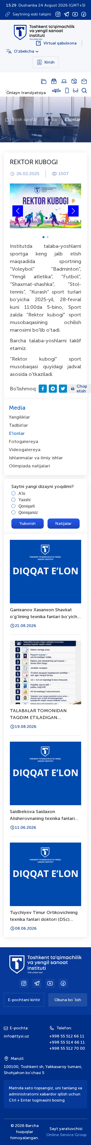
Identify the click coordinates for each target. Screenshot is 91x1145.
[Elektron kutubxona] (54, 81)
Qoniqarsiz (28, 512)
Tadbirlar (18, 425)
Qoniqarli (26, 506)
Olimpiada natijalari (29, 466)
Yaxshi (24, 500)
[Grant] (44, 81)
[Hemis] (74, 81)
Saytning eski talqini (32, 14)
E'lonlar (73, 119)
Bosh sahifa (24, 119)
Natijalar (63, 523)
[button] (73, 211)
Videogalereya (24, 449)
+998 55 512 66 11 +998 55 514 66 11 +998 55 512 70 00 (67, 1042)
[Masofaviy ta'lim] (64, 81)
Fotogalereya (23, 441)
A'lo (21, 493)
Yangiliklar (19, 417)
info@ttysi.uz (16, 1036)
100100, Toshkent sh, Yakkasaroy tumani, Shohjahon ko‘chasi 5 (43, 1069)
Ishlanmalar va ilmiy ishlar (36, 458)
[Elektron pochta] (84, 81)
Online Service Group (66, 1134)
